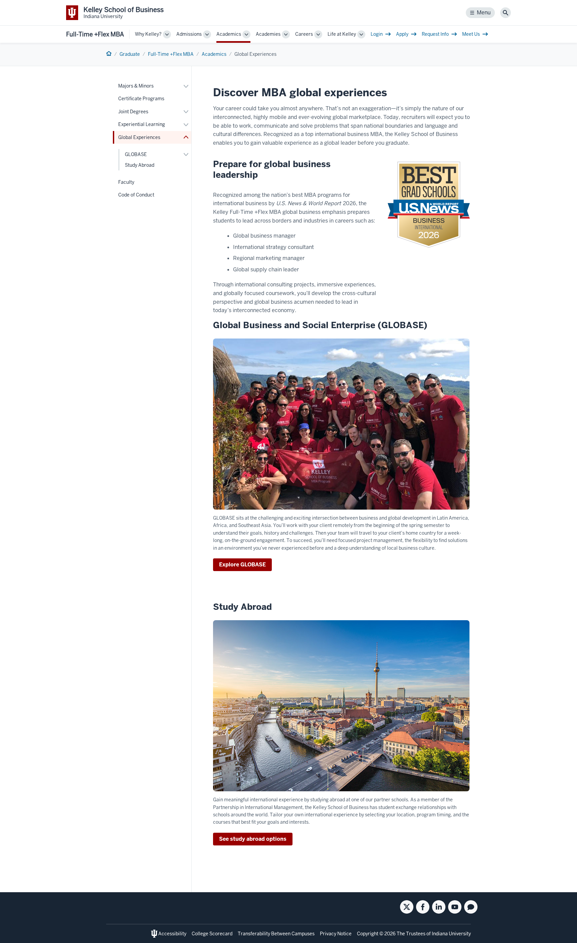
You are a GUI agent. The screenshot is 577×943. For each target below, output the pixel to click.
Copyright (367, 934)
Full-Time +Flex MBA (95, 34)
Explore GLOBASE (242, 564)
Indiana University (451, 934)
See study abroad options (252, 838)
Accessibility (172, 934)
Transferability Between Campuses (276, 934)
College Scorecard (212, 934)
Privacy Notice (336, 934)
